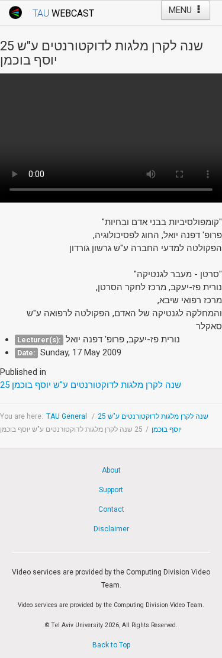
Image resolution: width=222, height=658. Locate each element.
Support (111, 490)
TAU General (67, 416)
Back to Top (111, 645)
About (111, 470)
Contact (111, 509)
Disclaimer (111, 529)
